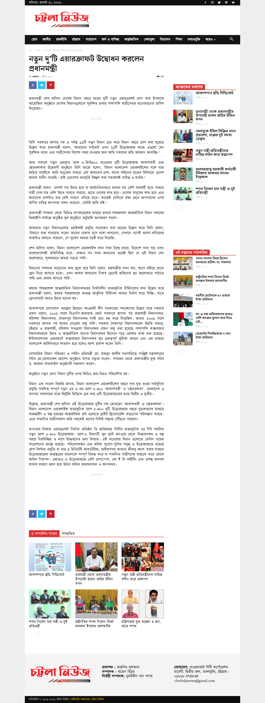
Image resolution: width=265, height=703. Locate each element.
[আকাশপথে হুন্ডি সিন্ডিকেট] (50, 556)
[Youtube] (233, 2)
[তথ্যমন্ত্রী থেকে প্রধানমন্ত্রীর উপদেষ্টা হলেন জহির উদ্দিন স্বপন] (96, 556)
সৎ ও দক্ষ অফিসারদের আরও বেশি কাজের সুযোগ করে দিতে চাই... (214, 318)
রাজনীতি (61, 39)
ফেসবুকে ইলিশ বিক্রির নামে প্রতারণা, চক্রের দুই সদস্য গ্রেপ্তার (216, 135)
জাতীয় (47, 39)
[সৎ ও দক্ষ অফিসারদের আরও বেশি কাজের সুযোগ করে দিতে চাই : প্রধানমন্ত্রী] (183, 319)
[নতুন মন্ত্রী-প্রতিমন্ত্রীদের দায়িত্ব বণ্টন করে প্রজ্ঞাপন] (143, 556)
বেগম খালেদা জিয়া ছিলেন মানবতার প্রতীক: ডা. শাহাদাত (213, 260)
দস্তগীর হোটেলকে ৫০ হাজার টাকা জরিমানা (213, 297)
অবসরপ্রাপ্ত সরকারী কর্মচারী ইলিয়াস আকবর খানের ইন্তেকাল (216, 173)
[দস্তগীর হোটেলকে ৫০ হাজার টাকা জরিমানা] (183, 300)
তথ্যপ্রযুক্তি (194, 39)
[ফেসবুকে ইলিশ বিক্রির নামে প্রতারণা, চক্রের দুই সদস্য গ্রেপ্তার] (183, 136)
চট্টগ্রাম (76, 39)
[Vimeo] (226, 2)
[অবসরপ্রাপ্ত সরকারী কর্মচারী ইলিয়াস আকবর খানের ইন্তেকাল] (183, 174)
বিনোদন (165, 39)
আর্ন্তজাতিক (132, 39)
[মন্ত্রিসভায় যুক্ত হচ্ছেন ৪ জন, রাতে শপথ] (143, 603)
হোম (34, 39)
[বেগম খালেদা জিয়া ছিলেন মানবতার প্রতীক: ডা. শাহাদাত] (183, 263)
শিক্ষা (179, 39)
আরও (209, 39)
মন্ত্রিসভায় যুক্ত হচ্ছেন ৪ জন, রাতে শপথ (141, 624)
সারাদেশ (91, 39)
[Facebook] (205, 2)
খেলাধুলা (149, 39)
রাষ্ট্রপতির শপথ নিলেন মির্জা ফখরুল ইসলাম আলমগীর (94, 624)
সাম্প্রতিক (68, 534)
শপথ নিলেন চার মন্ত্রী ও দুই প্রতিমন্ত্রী (48, 624)
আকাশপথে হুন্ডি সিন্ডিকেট (46, 575)
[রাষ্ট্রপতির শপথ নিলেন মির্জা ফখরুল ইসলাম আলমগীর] (96, 603)
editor (35, 76)
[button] (231, 40)
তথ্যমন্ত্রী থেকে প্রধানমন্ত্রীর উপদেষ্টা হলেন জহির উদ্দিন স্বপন (94, 579)
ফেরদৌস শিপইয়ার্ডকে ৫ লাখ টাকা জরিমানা (213, 335)
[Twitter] (219, 2)
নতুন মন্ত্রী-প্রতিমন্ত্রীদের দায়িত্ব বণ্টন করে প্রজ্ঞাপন (142, 577)
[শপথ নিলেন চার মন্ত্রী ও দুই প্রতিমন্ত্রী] (50, 603)
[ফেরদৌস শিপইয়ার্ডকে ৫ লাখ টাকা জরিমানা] (183, 338)
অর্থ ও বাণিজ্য (110, 39)
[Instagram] (212, 2)
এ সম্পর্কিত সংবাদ (44, 534)
